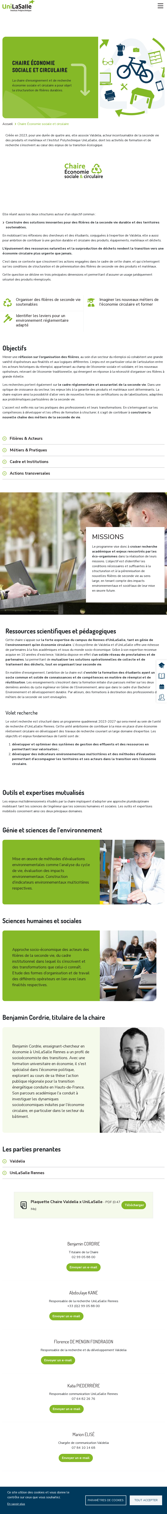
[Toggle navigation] (160, 6)
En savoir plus (16, 1504)
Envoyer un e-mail (83, 1267)
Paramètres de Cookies (106, 1500)
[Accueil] (18, 6)
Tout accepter (146, 1500)
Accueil (7, 124)
